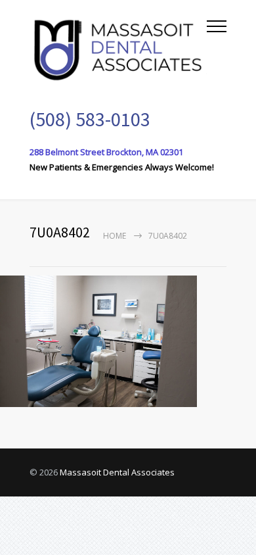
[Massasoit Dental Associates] (118, 48)
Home (114, 235)
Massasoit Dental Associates (117, 472)
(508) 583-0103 (90, 119)
